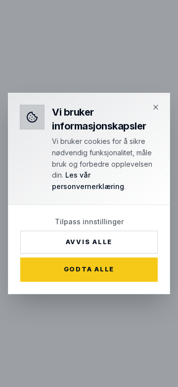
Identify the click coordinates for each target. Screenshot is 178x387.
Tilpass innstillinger (89, 221)
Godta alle (89, 269)
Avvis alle (89, 242)
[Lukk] (156, 107)
